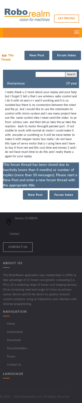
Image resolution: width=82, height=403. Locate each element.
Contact (14, 234)
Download (13, 340)
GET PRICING (66, 18)
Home (11, 323)
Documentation (17, 348)
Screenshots (15, 331)
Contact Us (14, 364)
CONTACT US (17, 247)
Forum (11, 356)
